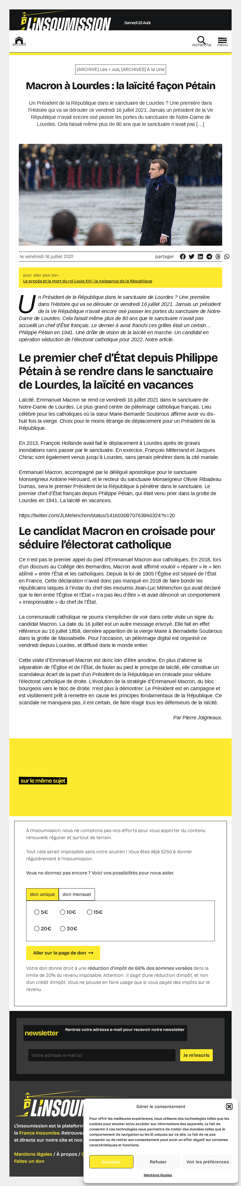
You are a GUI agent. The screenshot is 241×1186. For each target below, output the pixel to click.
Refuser (158, 1162)
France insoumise (39, 1133)
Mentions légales (158, 1175)
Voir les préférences (207, 1162)
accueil (19, 44)
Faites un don (29, 1161)
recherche (201, 44)
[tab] (42, 894)
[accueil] (19, 40)
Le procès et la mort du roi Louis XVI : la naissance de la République (87, 281)
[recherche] (201, 40)
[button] (229, 1107)
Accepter (111, 1162)
